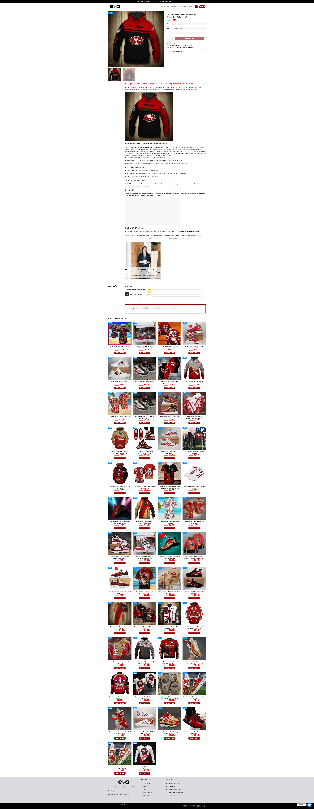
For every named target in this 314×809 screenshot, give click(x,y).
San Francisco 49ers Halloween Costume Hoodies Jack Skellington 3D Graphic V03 (194, 558)
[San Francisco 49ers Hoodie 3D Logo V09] (119, 648)
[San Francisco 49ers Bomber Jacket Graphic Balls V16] (169, 613)
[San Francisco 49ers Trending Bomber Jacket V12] (169, 333)
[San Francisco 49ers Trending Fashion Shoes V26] (169, 718)
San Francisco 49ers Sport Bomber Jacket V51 (144, 627)
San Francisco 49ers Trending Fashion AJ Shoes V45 (120, 557)
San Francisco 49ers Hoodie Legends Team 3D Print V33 (194, 417)
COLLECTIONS (171, 7)
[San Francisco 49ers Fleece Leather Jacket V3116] (169, 578)
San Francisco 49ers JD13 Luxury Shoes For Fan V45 (144, 417)
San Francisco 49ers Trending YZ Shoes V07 (169, 452)
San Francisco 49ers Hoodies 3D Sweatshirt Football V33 (119, 452)
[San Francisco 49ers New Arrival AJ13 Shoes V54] (194, 333)
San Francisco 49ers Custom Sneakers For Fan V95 (144, 452)
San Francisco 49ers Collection (180, 12)
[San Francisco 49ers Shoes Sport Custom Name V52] (119, 508)
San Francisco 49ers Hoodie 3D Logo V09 (120, 662)
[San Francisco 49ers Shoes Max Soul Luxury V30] (119, 578)
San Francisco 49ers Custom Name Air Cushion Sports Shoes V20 (194, 662)
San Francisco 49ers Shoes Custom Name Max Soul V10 (169, 557)
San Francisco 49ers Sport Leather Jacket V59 (194, 452)
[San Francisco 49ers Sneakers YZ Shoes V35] (194, 578)
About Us (146, 786)
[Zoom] (110, 65)
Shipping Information (174, 789)
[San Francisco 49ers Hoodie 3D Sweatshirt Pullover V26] (194, 368)
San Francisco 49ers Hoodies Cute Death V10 (120, 487)
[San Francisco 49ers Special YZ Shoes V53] (194, 718)
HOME (164, 7)
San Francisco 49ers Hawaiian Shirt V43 (120, 347)
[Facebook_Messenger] (309, 805)
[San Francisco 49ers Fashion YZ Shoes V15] (119, 368)
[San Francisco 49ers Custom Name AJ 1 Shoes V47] (169, 403)
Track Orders (183, 7)
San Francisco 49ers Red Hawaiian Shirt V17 (120, 417)
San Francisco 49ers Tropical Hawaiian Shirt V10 (144, 592)
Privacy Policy (172, 786)
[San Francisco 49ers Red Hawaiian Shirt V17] (119, 403)
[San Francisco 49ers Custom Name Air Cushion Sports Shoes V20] (194, 648)
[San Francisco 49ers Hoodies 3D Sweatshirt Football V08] (194, 613)
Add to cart (189, 39)
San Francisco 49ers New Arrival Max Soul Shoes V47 (194, 697)
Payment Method (173, 795)
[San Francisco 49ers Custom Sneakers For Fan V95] (144, 438)
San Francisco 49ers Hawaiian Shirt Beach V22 (194, 522)
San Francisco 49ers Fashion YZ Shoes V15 (120, 382)
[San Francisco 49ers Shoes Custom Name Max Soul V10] (169, 543)
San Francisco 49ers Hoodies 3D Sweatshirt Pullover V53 (144, 522)
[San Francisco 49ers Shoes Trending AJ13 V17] (144, 368)
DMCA (169, 798)
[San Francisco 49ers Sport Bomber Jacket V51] (144, 613)
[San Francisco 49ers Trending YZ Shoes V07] (169, 438)
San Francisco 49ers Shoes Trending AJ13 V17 (144, 382)
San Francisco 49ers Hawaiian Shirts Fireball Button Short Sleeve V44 (169, 487)
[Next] (160, 39)
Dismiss (174, 1)
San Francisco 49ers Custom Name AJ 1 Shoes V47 (169, 417)
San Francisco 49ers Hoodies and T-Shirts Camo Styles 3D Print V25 (169, 697)
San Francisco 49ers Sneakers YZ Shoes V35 (194, 592)
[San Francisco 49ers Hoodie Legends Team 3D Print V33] (194, 403)
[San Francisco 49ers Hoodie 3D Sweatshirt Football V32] (144, 648)
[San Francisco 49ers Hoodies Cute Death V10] (119, 473)
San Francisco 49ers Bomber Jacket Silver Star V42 (120, 697)
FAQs (144, 789)
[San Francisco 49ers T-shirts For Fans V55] (119, 613)
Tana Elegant (131, 231)
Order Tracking (147, 792)
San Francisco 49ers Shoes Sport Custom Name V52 (120, 522)
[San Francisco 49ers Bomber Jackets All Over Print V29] (169, 648)
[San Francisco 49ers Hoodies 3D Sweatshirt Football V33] (119, 438)
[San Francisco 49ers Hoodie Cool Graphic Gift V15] (144, 753)
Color (168, 32)
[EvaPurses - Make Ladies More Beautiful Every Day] (119, 7)
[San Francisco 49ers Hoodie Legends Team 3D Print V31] (169, 368)
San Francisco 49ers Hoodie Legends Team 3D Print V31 (169, 382)
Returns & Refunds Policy (175, 792)
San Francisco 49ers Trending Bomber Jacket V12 (169, 347)
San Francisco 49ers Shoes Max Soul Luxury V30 (120, 592)
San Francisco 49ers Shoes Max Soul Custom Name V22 (120, 732)
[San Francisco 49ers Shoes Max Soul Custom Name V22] (119, 718)
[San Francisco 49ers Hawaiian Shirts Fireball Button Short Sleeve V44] (169, 473)
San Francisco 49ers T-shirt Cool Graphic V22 (144, 697)
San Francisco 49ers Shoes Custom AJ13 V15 (194, 487)
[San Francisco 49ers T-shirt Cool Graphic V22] (144, 683)
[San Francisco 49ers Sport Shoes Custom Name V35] (119, 753)
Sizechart (146, 795)
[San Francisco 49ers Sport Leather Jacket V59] (194, 438)
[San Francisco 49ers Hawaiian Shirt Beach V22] (194, 508)
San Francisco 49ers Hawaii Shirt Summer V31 (169, 522)
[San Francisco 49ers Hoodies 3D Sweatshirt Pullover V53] (144, 508)
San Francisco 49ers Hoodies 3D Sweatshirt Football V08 (194, 627)
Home (168, 12)
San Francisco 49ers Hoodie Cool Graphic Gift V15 (144, 767)
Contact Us (146, 783)
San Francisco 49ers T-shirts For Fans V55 (119, 627)
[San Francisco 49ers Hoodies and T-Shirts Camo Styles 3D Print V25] (169, 683)
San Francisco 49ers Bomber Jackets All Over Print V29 (169, 662)
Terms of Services (173, 783)
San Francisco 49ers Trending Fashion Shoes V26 (169, 732)
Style (168, 23)
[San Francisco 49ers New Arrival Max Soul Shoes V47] (194, 683)
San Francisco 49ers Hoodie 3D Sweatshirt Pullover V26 (194, 382)
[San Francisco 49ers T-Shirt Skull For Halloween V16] (144, 473)
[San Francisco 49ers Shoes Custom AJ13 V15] (194, 473)
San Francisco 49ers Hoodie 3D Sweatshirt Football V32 (144, 662)
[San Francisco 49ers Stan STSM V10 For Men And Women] (144, 718)
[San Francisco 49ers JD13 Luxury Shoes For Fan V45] (144, 403)
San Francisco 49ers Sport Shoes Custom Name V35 (120, 767)
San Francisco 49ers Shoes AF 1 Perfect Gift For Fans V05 (144, 557)
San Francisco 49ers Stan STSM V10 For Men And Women (144, 732)
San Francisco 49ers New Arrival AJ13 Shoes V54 (194, 347)
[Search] (196, 6)
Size (168, 28)
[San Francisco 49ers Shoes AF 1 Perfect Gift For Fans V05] (144, 543)
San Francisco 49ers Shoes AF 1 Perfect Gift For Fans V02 (144, 347)
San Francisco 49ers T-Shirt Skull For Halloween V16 (144, 487)
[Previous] (111, 39)
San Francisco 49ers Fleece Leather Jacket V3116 (169, 592)
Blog (190, 7)
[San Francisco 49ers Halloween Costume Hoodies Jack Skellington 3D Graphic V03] (194, 543)
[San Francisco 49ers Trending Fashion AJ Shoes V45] (119, 543)
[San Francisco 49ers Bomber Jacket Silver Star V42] (119, 683)
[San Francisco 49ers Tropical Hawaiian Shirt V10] (144, 578)
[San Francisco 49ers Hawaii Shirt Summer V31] (169, 508)
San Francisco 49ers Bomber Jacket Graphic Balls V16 (169, 627)
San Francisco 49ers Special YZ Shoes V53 (194, 732)
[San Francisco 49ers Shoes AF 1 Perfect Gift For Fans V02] (144, 333)
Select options (119, 352)
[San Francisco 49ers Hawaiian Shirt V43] (119, 333)
